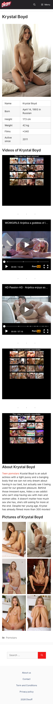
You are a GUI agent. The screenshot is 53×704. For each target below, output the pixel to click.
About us (26, 672)
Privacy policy (26, 691)
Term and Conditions (26, 685)
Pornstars (11, 637)
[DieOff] (6, 4)
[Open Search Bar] (34, 4)
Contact (26, 679)
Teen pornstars (10, 473)
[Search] (42, 655)
